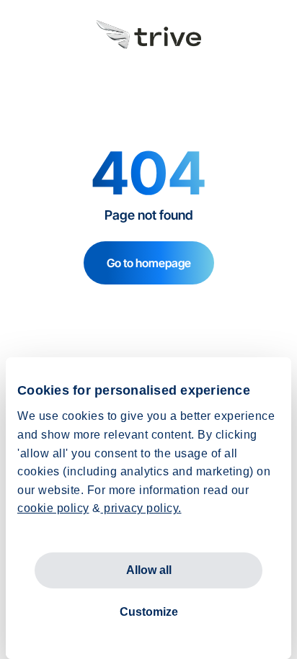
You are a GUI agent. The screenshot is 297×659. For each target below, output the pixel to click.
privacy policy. (141, 508)
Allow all (149, 570)
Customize (149, 612)
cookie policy (53, 508)
